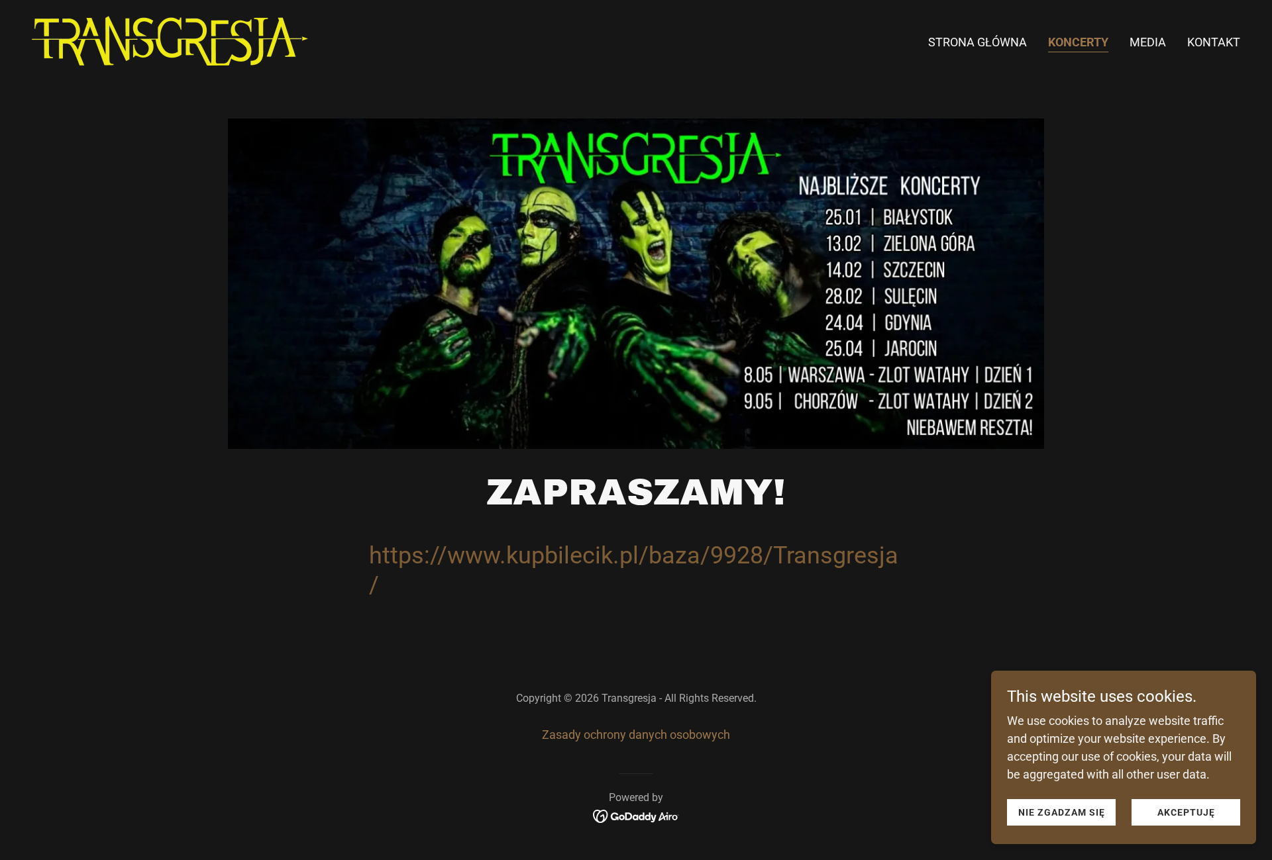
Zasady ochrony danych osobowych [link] (636, 734)
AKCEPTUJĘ (1186, 812)
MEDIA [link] (1148, 42)
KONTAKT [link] (1213, 42)
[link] (170, 39)
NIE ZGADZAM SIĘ (1061, 812)
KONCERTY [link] (1078, 42)
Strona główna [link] (977, 42)
